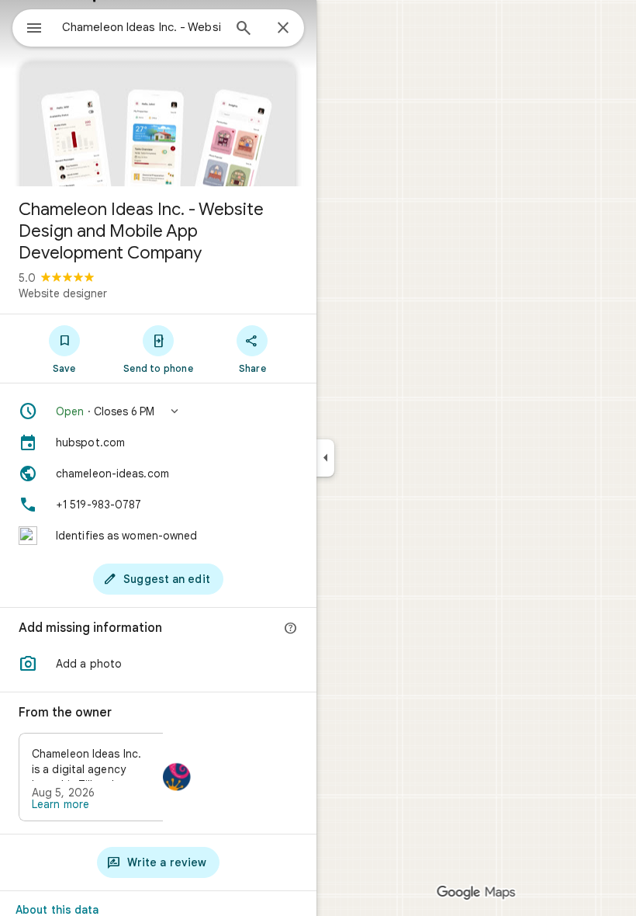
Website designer (63, 293)
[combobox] (142, 27)
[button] (158, 411)
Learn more (60, 804)
